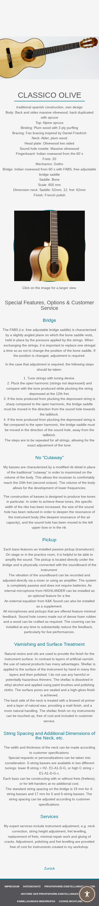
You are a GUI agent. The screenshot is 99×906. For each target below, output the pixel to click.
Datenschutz (32, 886)
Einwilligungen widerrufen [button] (36, 901)
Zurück (49, 868)
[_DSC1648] (49, 246)
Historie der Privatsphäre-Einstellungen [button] (50, 894)
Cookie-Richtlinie (71, 901)
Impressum (12, 886)
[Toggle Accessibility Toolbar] (87, 894)
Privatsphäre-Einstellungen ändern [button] (69, 886)
